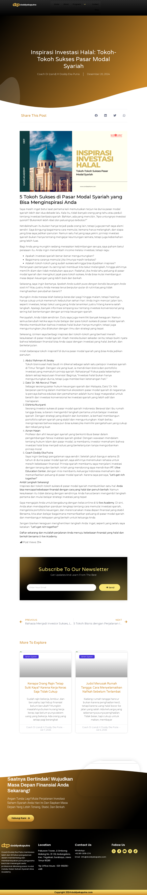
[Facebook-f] (119, 851)
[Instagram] (130, 851)
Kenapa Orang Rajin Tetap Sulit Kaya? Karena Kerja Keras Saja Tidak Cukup (45, 687)
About (65, 4)
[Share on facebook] (96, 115)
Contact (95, 4)
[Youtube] (125, 851)
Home (56, 4)
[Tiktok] (136, 851)
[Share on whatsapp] (124, 115)
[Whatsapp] (114, 851)
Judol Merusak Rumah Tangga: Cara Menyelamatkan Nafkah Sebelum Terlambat (101, 687)
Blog (96, 10)
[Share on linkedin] (105, 115)
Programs (77, 4)
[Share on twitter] (115, 115)
